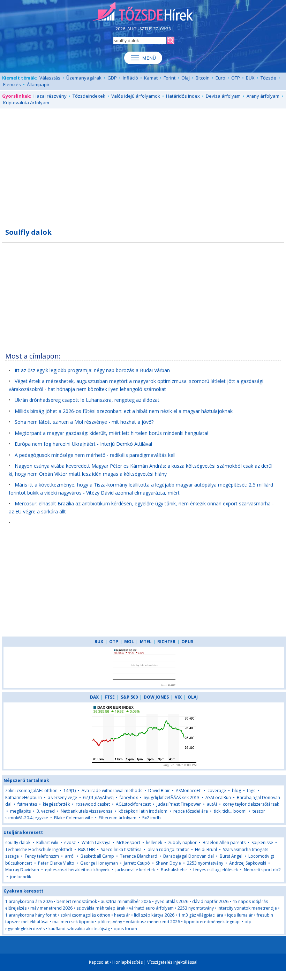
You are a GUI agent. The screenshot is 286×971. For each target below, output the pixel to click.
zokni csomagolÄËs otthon (31, 790)
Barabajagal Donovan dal (188, 856)
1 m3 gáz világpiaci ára (200, 915)
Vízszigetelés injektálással (172, 962)
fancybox (129, 797)
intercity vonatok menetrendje (247, 908)
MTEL (145, 642)
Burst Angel (231, 856)
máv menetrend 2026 (51, 908)
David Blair (159, 790)
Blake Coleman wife (73, 818)
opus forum (125, 929)
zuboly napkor (182, 842)
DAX (94, 697)
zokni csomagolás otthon (85, 915)
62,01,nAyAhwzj (98, 797)
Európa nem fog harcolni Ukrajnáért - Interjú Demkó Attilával (83, 444)
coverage (217, 790)
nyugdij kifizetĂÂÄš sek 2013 (172, 797)
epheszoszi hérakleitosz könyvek (77, 870)
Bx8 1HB (86, 849)
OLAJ (193, 697)
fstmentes (27, 804)
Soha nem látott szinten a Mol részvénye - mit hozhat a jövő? (84, 422)
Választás (49, 78)
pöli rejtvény (110, 922)
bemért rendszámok (77, 901)
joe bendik (20, 877)
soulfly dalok (17, 842)
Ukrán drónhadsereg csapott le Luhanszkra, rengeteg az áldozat (87, 400)
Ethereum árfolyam (117, 818)
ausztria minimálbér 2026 (126, 901)
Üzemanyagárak (83, 78)
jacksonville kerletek (135, 870)
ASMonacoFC (189, 790)
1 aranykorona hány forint (31, 915)
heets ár (122, 915)
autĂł (212, 804)
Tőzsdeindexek (89, 96)
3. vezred (46, 811)
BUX (250, 78)
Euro (220, 78)
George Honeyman (99, 863)
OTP (235, 78)
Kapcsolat (98, 962)
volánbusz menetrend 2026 (153, 922)
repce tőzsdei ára (190, 811)
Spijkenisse (262, 842)
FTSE (110, 697)
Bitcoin (203, 78)
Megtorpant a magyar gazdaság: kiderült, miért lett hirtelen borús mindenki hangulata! (111, 433)
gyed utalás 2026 (171, 901)
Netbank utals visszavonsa (87, 811)
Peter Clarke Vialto (56, 863)
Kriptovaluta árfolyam (26, 102)
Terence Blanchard (138, 856)
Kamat (151, 78)
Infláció (130, 78)
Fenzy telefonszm (42, 856)
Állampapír (38, 84)
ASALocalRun (218, 797)
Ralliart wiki (47, 842)
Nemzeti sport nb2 (262, 870)
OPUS (187, 642)
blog (236, 790)
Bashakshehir (174, 870)
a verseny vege (62, 797)
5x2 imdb (151, 818)
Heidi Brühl (206, 849)
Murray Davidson (22, 870)
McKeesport (128, 842)
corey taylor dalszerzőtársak (251, 804)
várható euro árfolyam (151, 908)
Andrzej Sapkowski (247, 863)
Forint (169, 78)
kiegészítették (56, 804)
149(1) (69, 790)
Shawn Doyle (168, 863)
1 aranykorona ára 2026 (29, 901)
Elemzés (12, 84)
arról (70, 856)
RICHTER (166, 642)
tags (251, 790)
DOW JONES (156, 697)
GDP (112, 78)
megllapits (20, 811)
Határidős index (183, 96)
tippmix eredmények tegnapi (212, 922)
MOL (129, 642)
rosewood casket (93, 804)
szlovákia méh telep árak (100, 908)
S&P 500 (129, 697)
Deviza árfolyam (223, 96)
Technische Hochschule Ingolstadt (38, 849)
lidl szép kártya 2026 (154, 915)
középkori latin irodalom (143, 811)
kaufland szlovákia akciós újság (79, 929)
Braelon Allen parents (224, 842)
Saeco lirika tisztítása (121, 849)
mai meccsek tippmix (73, 922)
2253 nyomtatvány (205, 863)
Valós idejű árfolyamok (135, 96)
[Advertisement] (143, 164)
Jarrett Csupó (137, 863)
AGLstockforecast (133, 804)
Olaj (185, 78)
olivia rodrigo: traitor (168, 849)
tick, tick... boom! (230, 811)
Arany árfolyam (263, 96)
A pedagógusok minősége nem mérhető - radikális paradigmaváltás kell (95, 455)
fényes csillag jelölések (215, 870)
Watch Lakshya (96, 842)
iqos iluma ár (240, 915)
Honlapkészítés (127, 962)
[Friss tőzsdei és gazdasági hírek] (143, 12)
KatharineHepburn (23, 797)
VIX (178, 697)
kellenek (154, 842)
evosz (70, 842)
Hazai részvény (50, 96)
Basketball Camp (97, 856)
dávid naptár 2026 (210, 901)
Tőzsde (268, 78)
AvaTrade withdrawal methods (112, 790)
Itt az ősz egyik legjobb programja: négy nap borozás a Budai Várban (92, 370)
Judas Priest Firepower (179, 804)
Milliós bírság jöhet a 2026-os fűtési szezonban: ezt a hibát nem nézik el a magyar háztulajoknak (124, 411)
